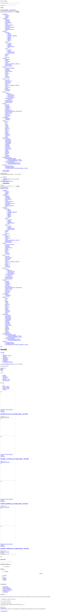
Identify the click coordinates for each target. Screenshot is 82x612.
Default (4, 375)
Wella (6, 136)
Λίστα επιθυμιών (6, 170)
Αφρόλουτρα (7, 21)
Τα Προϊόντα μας (6, 590)
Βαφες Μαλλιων (8, 22)
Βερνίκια (7, 92)
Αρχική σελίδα (3, 364)
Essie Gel (9, 99)
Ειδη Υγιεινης (7, 115)
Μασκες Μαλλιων (8, 71)
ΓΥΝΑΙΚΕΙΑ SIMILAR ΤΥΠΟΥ (14, 163)
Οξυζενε (7, 75)
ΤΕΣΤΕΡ (4, 164)
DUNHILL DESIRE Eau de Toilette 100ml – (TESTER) (14, 503)
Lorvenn (7, 127)
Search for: (2, 12)
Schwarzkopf (7, 134)
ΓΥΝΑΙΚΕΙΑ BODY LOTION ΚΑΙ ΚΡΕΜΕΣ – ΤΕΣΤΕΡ (16, 168)
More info (5, 610)
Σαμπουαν (7, 19)
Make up (9, 36)
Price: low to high (6, 379)
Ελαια (6, 86)
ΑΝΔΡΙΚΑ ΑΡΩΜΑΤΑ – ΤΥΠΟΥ (14, 159)
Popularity (5, 376)
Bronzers (9, 34)
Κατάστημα (8, 364)
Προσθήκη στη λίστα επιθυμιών (6, 409)
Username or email (4, 3)
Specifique (7, 155)
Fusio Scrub (7, 147)
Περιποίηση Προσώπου (9, 27)
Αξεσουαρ (7, 57)
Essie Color (10, 93)
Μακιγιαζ (4, 31)
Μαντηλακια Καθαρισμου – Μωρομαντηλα (13, 111)
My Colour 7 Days (11, 97)
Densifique (7, 144)
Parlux (6, 131)
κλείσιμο (5, 0)
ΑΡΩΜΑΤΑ (5, 14)
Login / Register (6, 171)
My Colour (7, 130)
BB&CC (9, 33)
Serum (6, 62)
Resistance (7, 153)
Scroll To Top (3, 607)
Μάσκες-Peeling (8, 64)
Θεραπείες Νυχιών (8, 100)
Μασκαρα (9, 45)
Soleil (6, 154)
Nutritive (7, 150)
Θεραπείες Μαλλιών (9, 24)
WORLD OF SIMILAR (10, 161)
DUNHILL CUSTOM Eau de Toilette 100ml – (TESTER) (14, 458)
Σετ (6, 56)
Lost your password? (4, 9)
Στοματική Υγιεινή (8, 65)
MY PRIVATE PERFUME (10, 158)
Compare (2, 410)
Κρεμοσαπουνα (8, 110)
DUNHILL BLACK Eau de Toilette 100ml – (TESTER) (14, 414)
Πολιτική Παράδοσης (7, 588)
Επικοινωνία (5, 591)
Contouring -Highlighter (12, 35)
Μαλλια (4, 66)
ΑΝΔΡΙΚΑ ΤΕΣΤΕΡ (9, 166)
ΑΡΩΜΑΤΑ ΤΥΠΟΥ (7, 157)
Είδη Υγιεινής (7, 89)
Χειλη (6, 48)
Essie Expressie (11, 96)
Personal (7, 132)
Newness (4, 378)
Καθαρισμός (7, 59)
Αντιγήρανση (7, 61)
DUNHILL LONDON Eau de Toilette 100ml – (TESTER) (14, 548)
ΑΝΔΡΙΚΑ (5, 18)
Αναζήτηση (2, 554)
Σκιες (9, 47)
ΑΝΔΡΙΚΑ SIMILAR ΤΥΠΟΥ (14, 162)
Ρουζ (9, 41)
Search (18, 12)
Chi (6, 122)
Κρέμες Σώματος (8, 80)
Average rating (5, 377)
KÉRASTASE (6, 138)
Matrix (6, 129)
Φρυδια (6, 55)
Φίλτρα (1, 370)
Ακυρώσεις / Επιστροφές (7, 589)
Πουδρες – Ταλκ (8, 113)
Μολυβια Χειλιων (11, 51)
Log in (2, 7)
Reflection (7, 152)
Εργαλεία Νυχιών (8, 102)
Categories (2, 352)
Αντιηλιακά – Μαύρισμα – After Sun (12, 63)
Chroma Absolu (8, 141)
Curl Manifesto (8, 143)
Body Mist (7, 79)
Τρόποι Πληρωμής (6, 587)
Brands (4, 120)
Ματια (6, 42)
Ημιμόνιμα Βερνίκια (9, 98)
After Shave (7, 28)
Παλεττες (7, 54)
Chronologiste (8, 142)
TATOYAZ (7, 90)
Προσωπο (5, 58)
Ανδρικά (7, 16)
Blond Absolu (8, 140)
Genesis (6, 149)
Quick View (2, 411)
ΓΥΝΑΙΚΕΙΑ (8, 118)
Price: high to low (6, 380)
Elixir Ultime (7, 146)
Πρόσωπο (7, 32)
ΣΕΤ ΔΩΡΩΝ (5, 117)
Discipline (7, 145)
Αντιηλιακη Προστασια (9, 68)
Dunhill (6, 571)
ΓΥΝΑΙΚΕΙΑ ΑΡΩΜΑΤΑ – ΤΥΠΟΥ (15, 160)
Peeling (6, 88)
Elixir (6, 124)
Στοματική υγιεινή (8, 112)
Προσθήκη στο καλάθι (4, 417)
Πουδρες (9, 40)
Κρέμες (6, 60)
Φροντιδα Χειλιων (11, 52)
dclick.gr (23, 604)
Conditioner (7, 20)
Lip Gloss (9, 49)
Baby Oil (7, 116)
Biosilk (6, 121)
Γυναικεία (7, 15)
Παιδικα (4, 103)
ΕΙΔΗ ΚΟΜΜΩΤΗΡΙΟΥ (8, 362)
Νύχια (4, 91)
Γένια (6, 30)
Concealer (10, 43)
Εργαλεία (7, 76)
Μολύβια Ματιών (11, 46)
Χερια (6, 84)
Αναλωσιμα (7, 77)
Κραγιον (9, 50)
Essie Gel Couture (11, 94)
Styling (6, 23)
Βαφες (6, 74)
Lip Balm (7, 108)
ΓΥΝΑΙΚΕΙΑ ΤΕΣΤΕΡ (9, 167)
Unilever (7, 135)
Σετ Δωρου (7, 114)
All (3, 354)
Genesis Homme (8, 148)
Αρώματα (7, 104)
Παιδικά (6, 17)
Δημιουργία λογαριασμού (13, 10)
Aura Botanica (8, 139)
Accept (1, 610)
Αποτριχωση (7, 87)
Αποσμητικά (7, 26)
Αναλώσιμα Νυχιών (9, 101)
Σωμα (4, 78)
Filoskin (6, 125)
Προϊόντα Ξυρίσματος (9, 29)
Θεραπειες (7, 73)
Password (2, 5)
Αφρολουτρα (7, 82)
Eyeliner (9, 44)
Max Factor (7, 128)
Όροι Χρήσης (5, 586)
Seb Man (7, 133)
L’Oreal (6, 126)
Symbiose (7, 156)
